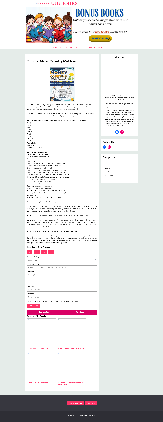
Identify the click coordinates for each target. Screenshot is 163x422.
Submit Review (33, 305)
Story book (109, 179)
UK (37, 252)
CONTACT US (91, 403)
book (28, 57)
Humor (107, 165)
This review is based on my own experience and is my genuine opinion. (55, 301)
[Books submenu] (66, 47)
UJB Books (64, 3)
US (29, 252)
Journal (107, 168)
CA (44, 252)
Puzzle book (109, 175)
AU (51, 252)
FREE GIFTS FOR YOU (75, 403)
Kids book (108, 172)
